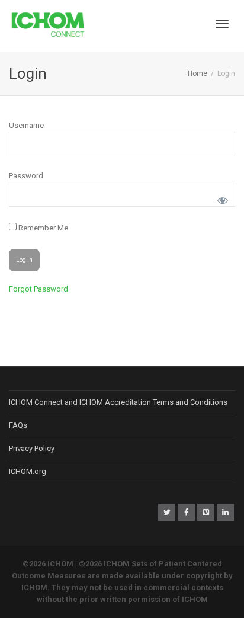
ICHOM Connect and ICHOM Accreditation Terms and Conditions (118, 402)
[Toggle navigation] (222, 24)
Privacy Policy (31, 448)
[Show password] (220, 198)
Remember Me (42, 227)
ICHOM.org (27, 471)
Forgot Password (38, 288)
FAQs (18, 425)
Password (26, 175)
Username (26, 125)
